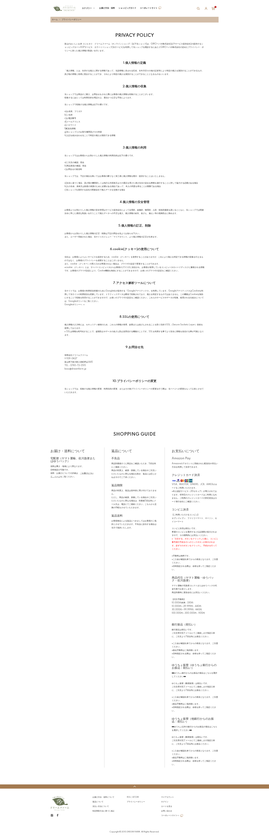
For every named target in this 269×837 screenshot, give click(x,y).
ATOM (135, 797)
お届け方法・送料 (107, 8)
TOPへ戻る (134, 786)
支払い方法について (100, 806)
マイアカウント (167, 797)
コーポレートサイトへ (170, 815)
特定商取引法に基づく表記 (103, 811)
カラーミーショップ (103, 47)
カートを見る (166, 806)
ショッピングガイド (127, 8)
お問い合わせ (166, 811)
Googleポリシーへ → (74, 304)
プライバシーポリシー (136, 802)
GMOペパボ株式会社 (160, 44)
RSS (129, 797)
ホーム (55, 19)
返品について (97, 802)
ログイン (164, 802)
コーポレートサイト (148, 8)
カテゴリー (87, 8)
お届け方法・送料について (103, 797)
